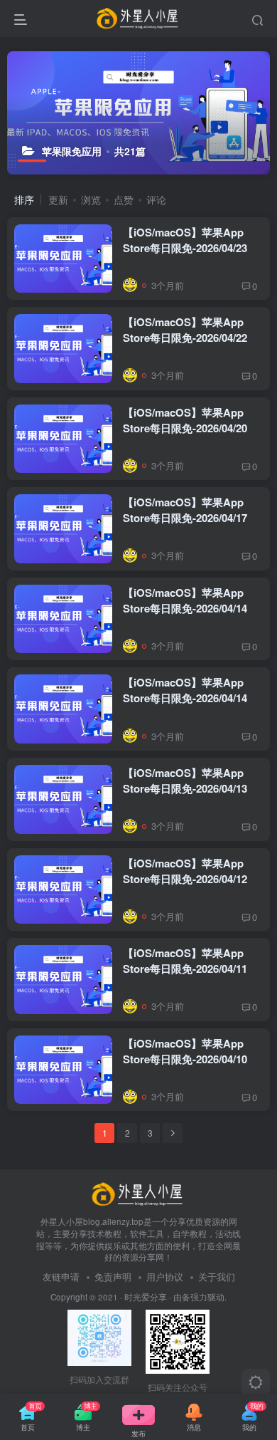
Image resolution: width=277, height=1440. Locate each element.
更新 (58, 199)
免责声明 (112, 1276)
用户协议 (164, 1276)
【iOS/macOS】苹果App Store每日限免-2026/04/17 (185, 510)
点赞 (124, 199)
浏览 (91, 199)
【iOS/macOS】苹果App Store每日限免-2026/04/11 (185, 960)
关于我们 (216, 1276)
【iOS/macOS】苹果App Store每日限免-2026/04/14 (185, 600)
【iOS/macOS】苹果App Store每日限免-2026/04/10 (185, 1051)
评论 (156, 199)
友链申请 (61, 1276)
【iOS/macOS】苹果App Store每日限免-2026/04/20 (185, 420)
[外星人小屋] (138, 1193)
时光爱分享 (145, 1297)
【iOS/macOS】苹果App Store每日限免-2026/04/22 (185, 329)
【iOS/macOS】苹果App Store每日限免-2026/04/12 (185, 871)
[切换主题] (255, 1383)
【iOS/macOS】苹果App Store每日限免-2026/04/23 (185, 240)
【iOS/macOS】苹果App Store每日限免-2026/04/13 (185, 780)
